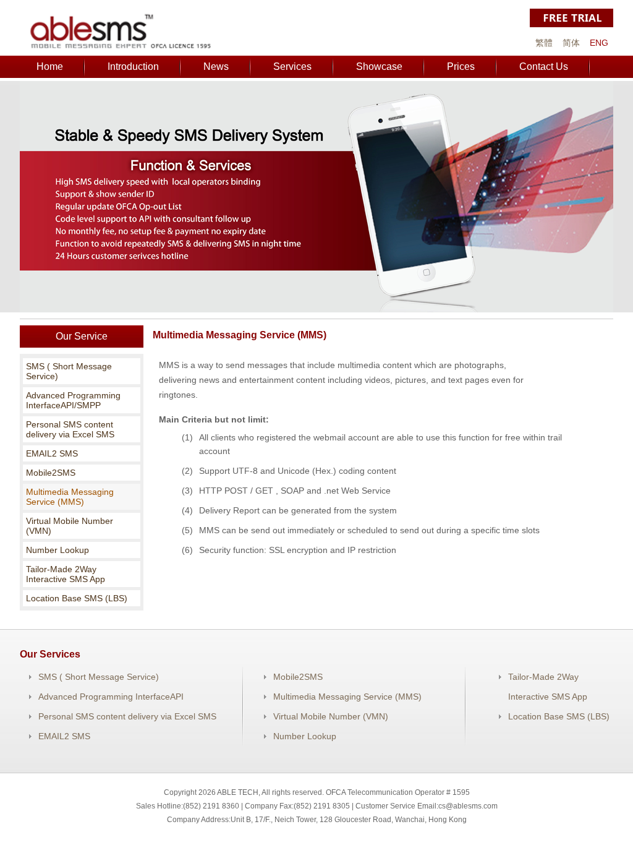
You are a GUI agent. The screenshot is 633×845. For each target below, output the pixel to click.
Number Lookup (57, 550)
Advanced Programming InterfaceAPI (111, 696)
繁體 (544, 43)
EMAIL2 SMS (52, 453)
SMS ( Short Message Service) (69, 371)
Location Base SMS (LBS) (76, 598)
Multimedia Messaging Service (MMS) (70, 497)
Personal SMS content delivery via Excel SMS (70, 429)
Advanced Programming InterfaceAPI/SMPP (73, 400)
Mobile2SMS (50, 473)
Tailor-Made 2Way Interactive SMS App (65, 574)
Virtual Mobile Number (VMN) (69, 526)
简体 (571, 43)
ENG (599, 43)
